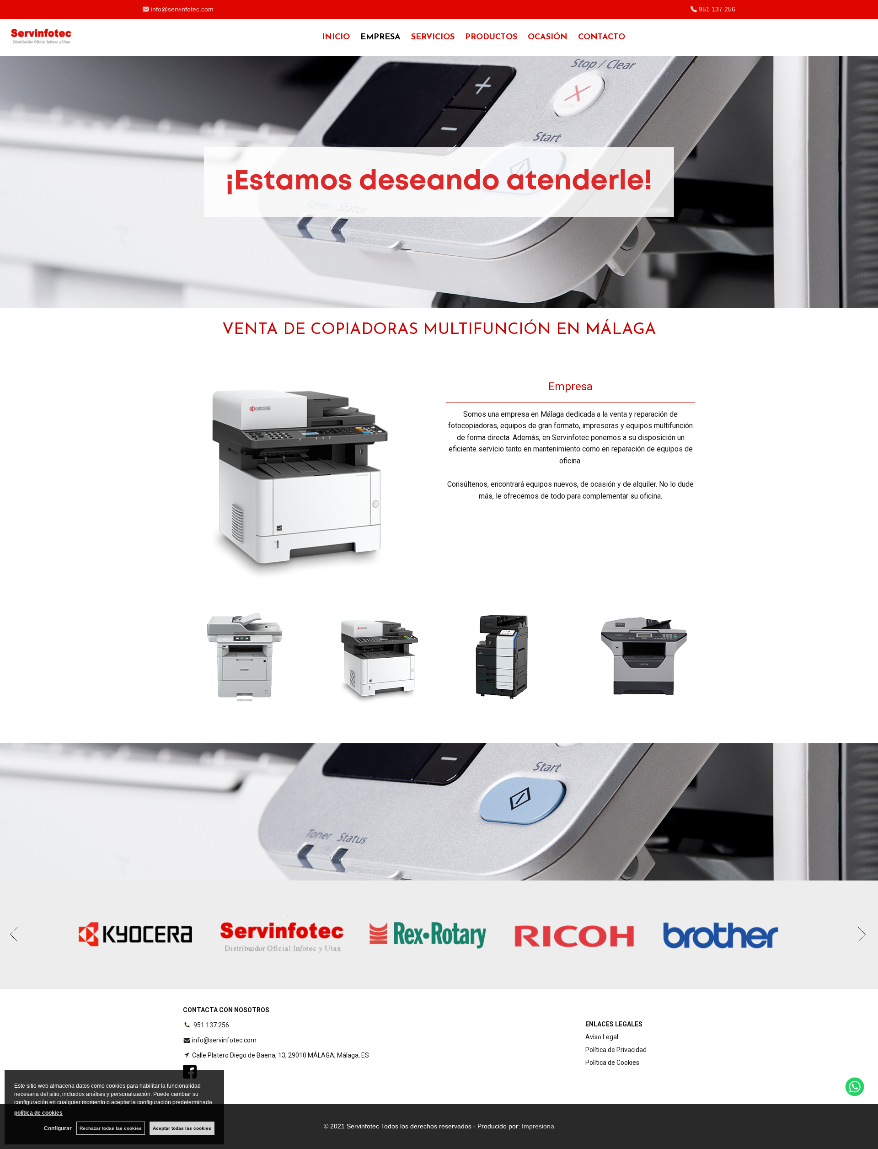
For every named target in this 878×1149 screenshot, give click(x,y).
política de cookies (38, 1113)
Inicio (336, 37)
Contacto (601, 37)
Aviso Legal (601, 1037)
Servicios (433, 37)
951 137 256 (716, 9)
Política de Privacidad (616, 1049)
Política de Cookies (612, 1062)
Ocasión (547, 37)
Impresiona (538, 1126)
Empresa (380, 37)
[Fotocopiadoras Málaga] (41, 37)
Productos (491, 37)
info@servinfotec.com (181, 9)
